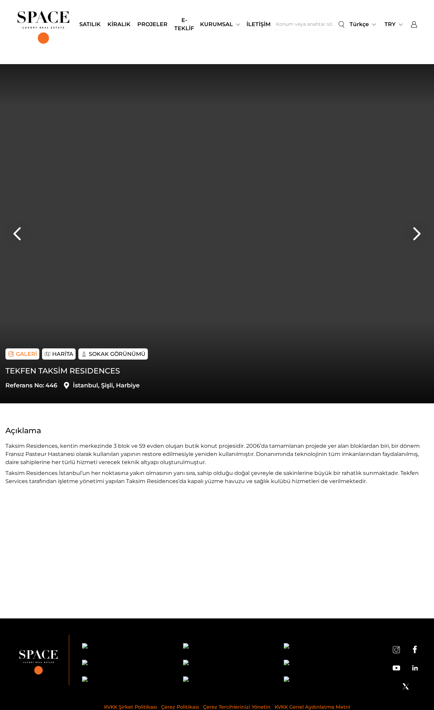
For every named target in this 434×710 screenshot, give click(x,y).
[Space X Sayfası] (405, 686)
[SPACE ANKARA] (328, 680)
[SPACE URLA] (328, 663)
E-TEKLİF (184, 24)
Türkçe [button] (359, 24)
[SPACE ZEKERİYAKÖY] (227, 663)
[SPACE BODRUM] (227, 680)
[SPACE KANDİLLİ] (328, 647)
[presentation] (17, 233)
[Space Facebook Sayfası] (415, 649)
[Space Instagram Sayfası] (396, 649)
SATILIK (90, 24)
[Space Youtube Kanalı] (396, 668)
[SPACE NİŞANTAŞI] (227, 647)
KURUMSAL (216, 24)
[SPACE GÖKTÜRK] (126, 663)
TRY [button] (390, 24)
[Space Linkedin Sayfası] (415, 668)
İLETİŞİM (258, 24)
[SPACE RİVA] (126, 680)
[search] (341, 24)
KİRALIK (119, 24)
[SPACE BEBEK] (126, 647)
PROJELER (152, 24)
